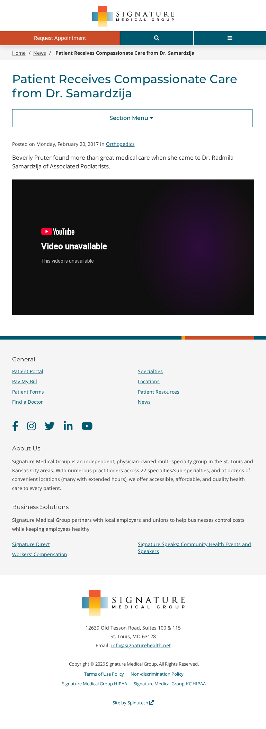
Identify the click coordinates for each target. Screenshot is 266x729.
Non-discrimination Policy (157, 674)
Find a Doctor (27, 401)
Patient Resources (158, 391)
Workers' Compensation (39, 554)
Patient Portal (27, 371)
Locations (149, 381)
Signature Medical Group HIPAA (94, 683)
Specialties (150, 371)
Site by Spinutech (131, 703)
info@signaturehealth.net (141, 645)
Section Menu (129, 118)
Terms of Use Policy (104, 674)
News (144, 401)
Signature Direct (31, 544)
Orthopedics (120, 144)
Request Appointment (60, 37)
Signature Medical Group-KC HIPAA (170, 683)
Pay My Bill (24, 381)
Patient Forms (28, 391)
